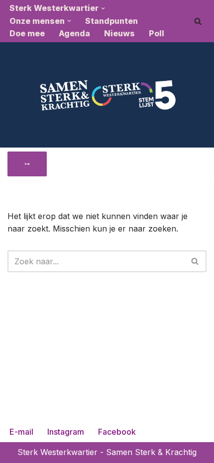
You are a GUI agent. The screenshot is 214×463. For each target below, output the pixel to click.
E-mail (21, 432)
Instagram (65, 432)
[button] (103, 8)
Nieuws (119, 33)
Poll (156, 33)
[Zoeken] (198, 21)
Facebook (117, 432)
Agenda (74, 33)
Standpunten (111, 21)
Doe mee (27, 33)
